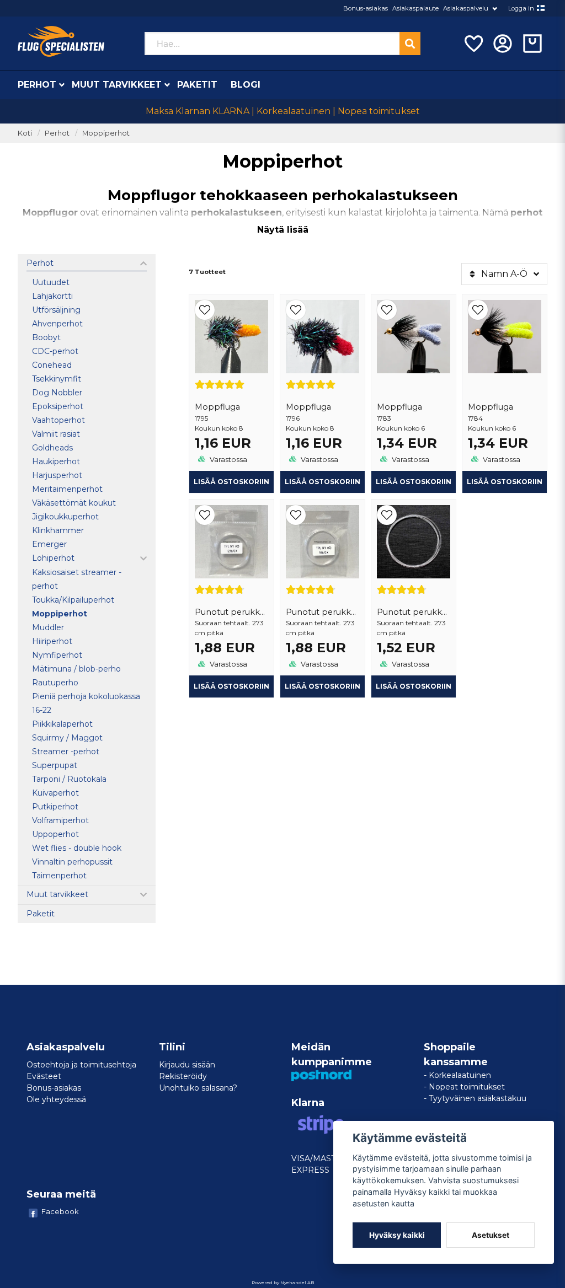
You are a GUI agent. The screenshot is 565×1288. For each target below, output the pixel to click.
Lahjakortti (52, 296)
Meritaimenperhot (67, 489)
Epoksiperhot (57, 406)
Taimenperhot (59, 876)
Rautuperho (55, 683)
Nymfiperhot (57, 655)
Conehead (52, 365)
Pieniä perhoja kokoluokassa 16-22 (86, 703)
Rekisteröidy (183, 1076)
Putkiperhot (55, 807)
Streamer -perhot (65, 751)
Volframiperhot (60, 820)
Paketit (197, 84)
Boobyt (46, 337)
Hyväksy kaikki (397, 1235)
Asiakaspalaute (415, 8)
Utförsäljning (56, 310)
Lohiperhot (53, 558)
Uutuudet (51, 282)
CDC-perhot (55, 351)
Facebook (60, 1211)
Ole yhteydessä (56, 1099)
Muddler (48, 627)
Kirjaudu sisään (187, 1065)
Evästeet (43, 1076)
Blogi (245, 84)
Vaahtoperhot (58, 420)
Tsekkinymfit (56, 379)
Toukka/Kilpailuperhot (73, 600)
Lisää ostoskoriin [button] (231, 686)
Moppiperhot (59, 614)
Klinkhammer (58, 530)
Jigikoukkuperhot (65, 517)
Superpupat (54, 765)
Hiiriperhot (52, 641)
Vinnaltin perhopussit (72, 862)
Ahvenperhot (57, 324)
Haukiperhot (56, 461)
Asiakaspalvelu (465, 8)
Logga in (521, 8)
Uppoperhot (56, 834)
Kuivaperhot (55, 793)
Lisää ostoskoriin (231, 481)
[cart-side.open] (532, 44)
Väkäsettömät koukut (74, 503)
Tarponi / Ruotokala (69, 779)
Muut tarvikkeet (117, 84)
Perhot (37, 84)
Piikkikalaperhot (62, 724)
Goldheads (52, 448)
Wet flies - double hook (76, 848)
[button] (540, 8)
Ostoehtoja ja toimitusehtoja (81, 1065)
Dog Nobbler (57, 393)
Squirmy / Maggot (67, 738)
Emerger (49, 544)
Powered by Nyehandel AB (283, 1282)
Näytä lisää (282, 229)
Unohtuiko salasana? (198, 1088)
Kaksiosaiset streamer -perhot (76, 579)
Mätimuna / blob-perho (76, 669)
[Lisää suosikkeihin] (473, 44)
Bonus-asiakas (365, 8)
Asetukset (490, 1235)
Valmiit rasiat (56, 434)
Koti (25, 133)
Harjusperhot (57, 475)
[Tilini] (503, 44)
